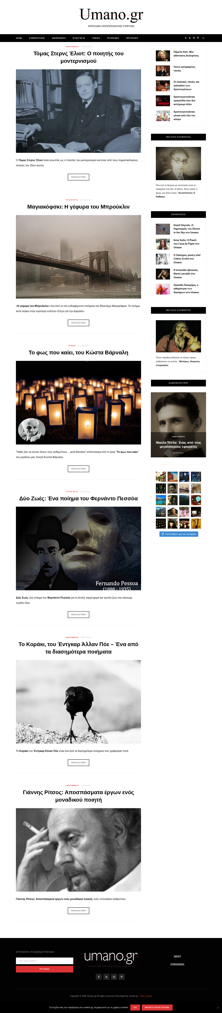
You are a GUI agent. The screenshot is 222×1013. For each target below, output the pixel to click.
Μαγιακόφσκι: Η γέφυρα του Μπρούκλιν (78, 207)
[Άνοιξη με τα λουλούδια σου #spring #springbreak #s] (184, 512)
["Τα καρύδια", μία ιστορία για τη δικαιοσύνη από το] (173, 477)
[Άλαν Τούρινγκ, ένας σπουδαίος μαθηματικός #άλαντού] (173, 512)
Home (19, 38)
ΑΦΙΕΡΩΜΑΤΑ (59, 38)
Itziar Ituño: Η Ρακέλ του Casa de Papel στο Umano (186, 244)
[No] (218, 1007)
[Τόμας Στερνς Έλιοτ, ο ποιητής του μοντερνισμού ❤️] (184, 477)
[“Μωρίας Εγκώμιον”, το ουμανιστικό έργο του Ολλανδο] (173, 524)
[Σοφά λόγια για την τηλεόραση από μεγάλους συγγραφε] (196, 512)
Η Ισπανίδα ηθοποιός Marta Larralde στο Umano (186, 274)
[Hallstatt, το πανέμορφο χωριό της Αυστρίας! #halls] (161, 512)
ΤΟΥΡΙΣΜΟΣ (113, 38)
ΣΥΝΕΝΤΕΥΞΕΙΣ (37, 38)
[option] (178, 424)
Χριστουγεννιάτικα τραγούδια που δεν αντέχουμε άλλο (184, 100)
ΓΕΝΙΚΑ (96, 38)
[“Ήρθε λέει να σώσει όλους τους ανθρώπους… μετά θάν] (184, 524)
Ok (135, 1007)
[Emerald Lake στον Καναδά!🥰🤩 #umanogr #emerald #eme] (161, 500)
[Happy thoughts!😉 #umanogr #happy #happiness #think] (196, 500)
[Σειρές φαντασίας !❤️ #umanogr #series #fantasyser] (173, 500)
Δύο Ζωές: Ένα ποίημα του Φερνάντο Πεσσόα (78, 498)
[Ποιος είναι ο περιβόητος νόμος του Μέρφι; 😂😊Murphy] (196, 488)
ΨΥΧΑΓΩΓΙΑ (79, 38)
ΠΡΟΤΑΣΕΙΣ (132, 38)
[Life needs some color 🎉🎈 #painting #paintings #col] (196, 477)
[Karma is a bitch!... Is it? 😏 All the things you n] (161, 488)
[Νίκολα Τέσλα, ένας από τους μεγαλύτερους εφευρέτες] (173, 488)
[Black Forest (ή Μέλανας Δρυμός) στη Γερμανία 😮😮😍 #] (184, 500)
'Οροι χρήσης (146, 996)
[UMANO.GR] (111, 17)
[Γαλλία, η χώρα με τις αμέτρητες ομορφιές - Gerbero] (161, 477)
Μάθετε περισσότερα (157, 1007)
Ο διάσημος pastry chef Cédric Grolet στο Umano (187, 259)
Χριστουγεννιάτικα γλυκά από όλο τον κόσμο (184, 115)
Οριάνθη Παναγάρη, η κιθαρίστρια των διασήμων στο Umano (186, 289)
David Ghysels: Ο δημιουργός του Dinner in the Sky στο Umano (187, 229)
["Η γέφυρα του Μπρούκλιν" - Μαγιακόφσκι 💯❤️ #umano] (184, 488)
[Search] (203, 38)
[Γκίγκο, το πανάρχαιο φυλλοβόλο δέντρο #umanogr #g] (196, 524)
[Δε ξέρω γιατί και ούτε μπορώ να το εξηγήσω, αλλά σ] (161, 524)
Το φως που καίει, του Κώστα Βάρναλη (78, 352)
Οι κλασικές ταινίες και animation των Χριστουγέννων (186, 85)
